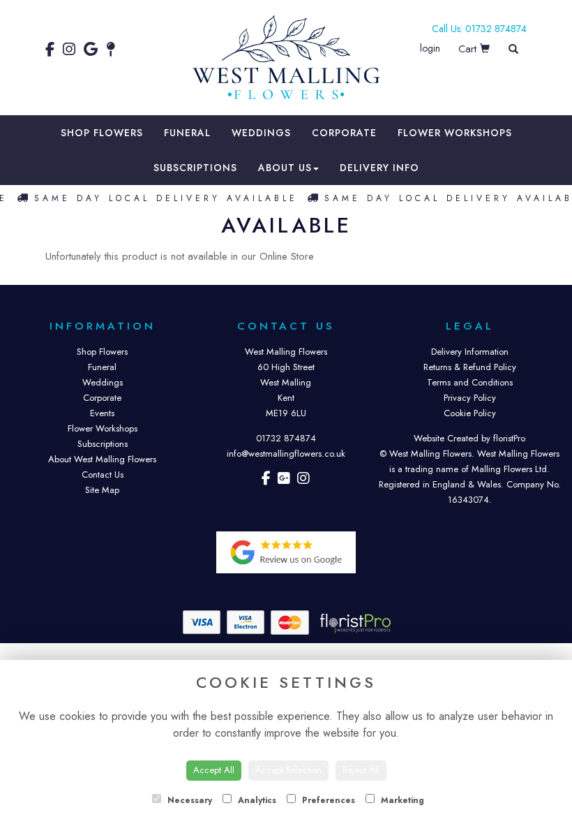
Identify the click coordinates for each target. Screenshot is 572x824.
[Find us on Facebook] (54, 49)
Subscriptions (195, 168)
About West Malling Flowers (102, 459)
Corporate (344, 133)
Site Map (102, 489)
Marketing (401, 800)
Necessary (188, 800)
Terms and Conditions (470, 382)
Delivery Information (470, 351)
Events (102, 413)
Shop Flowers (102, 133)
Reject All (361, 770)
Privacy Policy (470, 397)
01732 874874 (286, 438)
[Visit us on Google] (284, 480)
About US (285, 168)
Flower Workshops (455, 133)
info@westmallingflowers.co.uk (286, 453)
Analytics (255, 800)
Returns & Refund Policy (469, 367)
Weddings (261, 133)
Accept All (213, 770)
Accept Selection (288, 770)
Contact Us (102, 474)
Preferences (327, 800)
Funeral (187, 133)
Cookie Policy (470, 413)
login (430, 48)
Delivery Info (379, 168)
